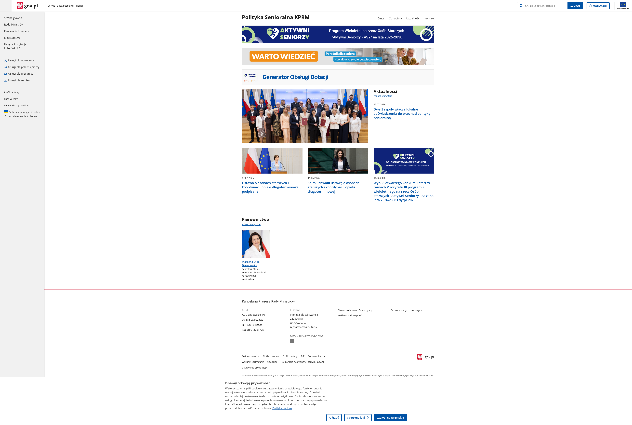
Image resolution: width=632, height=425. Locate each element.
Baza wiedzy (11, 98)
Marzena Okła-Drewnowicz (251, 263)
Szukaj (575, 6)
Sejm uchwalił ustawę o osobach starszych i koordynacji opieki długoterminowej (333, 187)
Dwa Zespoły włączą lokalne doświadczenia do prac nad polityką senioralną (402, 113)
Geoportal (272, 361)
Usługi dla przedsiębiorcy (23, 67)
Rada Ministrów (13, 24)
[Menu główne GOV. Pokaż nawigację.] (6, 6)
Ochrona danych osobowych (406, 310)
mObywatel (599, 6)
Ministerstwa (12, 38)
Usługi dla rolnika (19, 80)
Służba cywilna (271, 356)
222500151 (296, 318)
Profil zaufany (11, 92)
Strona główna (16, 18)
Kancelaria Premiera (16, 31)
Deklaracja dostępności (351, 315)
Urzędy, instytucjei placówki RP (15, 46)
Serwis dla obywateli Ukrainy (22, 114)
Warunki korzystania (253, 361)
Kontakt (429, 18)
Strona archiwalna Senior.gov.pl (355, 310)
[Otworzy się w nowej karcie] (292, 341)
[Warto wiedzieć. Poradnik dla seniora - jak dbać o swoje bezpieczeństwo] (338, 56)
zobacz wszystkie (383, 95)
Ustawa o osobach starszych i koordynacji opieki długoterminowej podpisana (271, 187)
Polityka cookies (250, 356)
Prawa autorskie (317, 356)
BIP (302, 356)
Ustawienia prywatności (255, 367)
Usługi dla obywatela (21, 60)
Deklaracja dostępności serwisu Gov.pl (303, 361)
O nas (381, 18)
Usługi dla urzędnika (20, 73)
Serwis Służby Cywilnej (16, 105)
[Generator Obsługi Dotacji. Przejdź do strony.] (338, 77)
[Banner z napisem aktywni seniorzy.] (338, 34)
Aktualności (413, 18)
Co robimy (395, 18)
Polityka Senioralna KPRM (276, 17)
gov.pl (429, 361)
